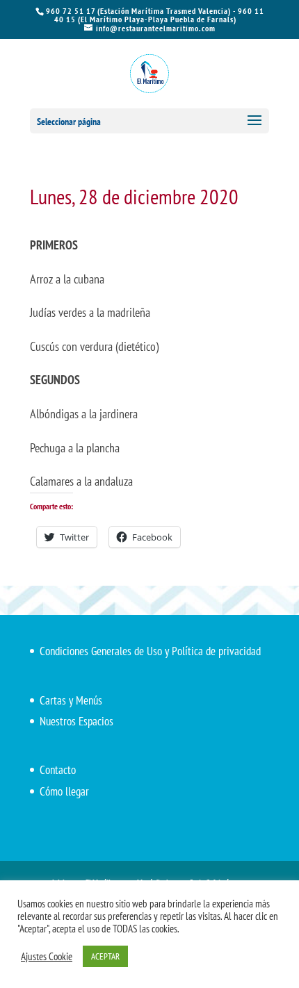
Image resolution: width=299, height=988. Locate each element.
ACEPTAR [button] (105, 956)
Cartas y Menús (71, 700)
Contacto (58, 769)
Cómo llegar (64, 791)
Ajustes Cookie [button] (46, 956)
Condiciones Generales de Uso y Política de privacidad (150, 651)
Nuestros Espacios (76, 721)
